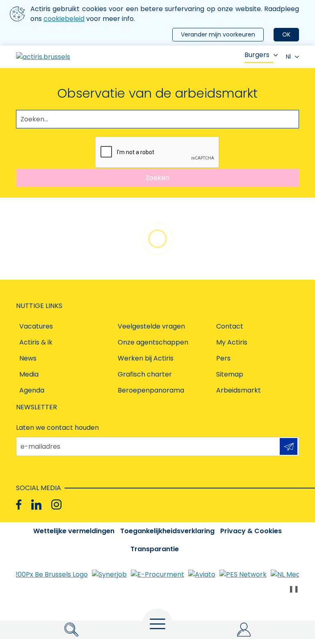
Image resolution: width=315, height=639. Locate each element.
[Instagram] (56, 505)
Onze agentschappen (153, 342)
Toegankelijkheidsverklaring (167, 531)
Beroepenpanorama (151, 390)
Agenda (31, 390)
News (28, 358)
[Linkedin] (36, 505)
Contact (229, 326)
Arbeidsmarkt (238, 390)
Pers (223, 358)
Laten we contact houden (57, 427)
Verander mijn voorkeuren (218, 34)
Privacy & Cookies (251, 531)
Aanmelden (288, 446)
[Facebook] (18, 505)
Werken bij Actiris (145, 358)
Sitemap (229, 374)
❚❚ (293, 588)
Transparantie (154, 549)
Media (29, 374)
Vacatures (36, 326)
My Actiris (231, 342)
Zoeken (157, 178)
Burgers (256, 54)
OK (286, 34)
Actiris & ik (35, 342)
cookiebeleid (63, 18)
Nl (288, 56)
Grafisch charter (145, 374)
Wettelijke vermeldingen (73, 531)
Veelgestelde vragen (151, 326)
